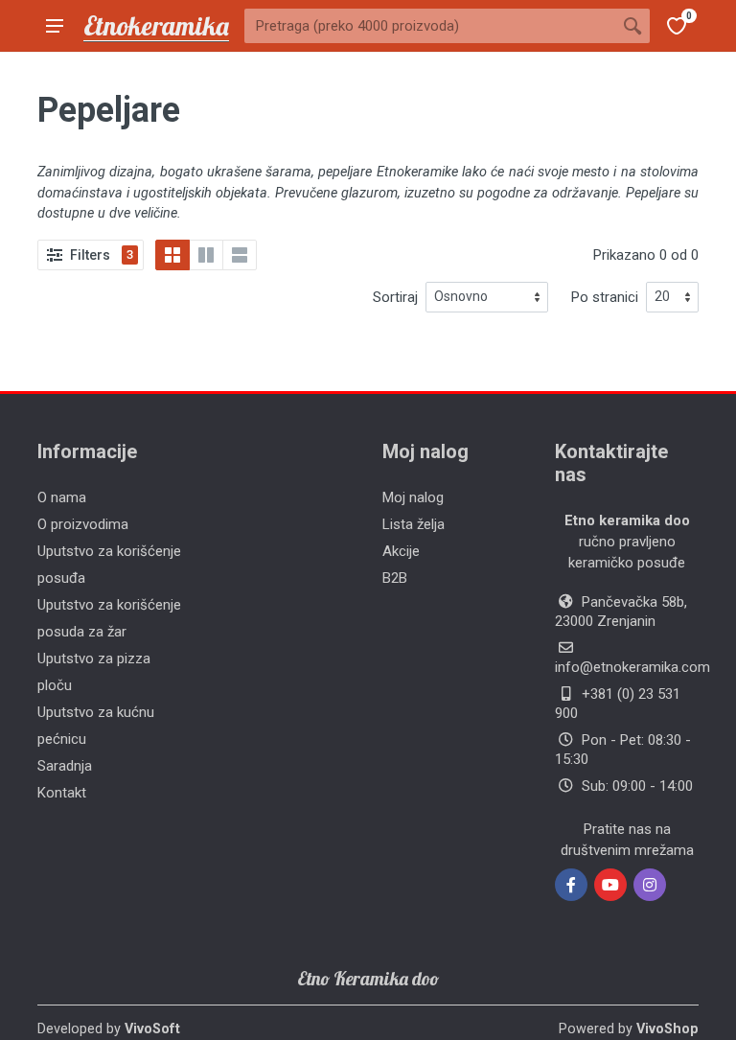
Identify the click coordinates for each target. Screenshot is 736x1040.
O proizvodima (82, 524)
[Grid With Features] (206, 255)
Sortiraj (395, 297)
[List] (239, 255)
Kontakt (61, 792)
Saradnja (64, 765)
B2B (394, 578)
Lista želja (413, 524)
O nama (61, 497)
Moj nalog (413, 497)
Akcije (401, 551)
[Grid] (172, 255)
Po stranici (604, 297)
